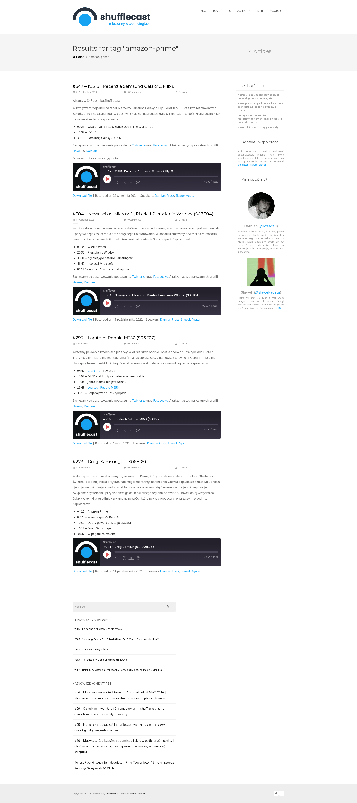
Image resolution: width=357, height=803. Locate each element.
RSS (228, 10)
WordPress (112, 793)
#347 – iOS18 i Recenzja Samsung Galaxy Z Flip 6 (123, 86)
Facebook (243, 10)
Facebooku (160, 145)
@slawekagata (267, 292)
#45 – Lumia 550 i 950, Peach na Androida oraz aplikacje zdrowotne (128, 698)
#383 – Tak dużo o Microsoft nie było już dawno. (101, 659)
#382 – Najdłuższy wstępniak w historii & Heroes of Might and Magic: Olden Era (118, 669)
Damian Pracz (164, 196)
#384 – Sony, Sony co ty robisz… (92, 649)
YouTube (276, 10)
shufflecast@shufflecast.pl (252, 164)
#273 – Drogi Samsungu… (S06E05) (109, 461)
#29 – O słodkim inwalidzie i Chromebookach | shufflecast (115, 709)
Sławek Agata (185, 196)
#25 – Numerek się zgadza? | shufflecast (102, 725)
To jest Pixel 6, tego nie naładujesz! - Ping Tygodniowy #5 (114, 762)
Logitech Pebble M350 (103, 387)
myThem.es (139, 793)
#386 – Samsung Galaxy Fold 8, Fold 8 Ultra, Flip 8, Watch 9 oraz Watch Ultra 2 (116, 639)
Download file (82, 196)
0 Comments (134, 92)
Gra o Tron (95, 371)
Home (79, 57)
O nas (204, 10)
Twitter (260, 10)
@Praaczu (268, 226)
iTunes (216, 10)
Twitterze (139, 145)
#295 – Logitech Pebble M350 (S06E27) (114, 337)
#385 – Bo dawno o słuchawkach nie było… (98, 629)
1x (131, 182)
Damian (183, 92)
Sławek (77, 151)
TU (279, 308)
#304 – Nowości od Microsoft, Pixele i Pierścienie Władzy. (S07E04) (143, 213)
